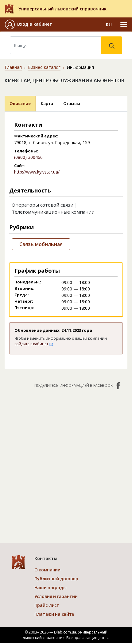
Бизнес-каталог (44, 67)
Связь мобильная (41, 244)
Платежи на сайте (54, 614)
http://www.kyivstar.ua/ (37, 172)
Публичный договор (56, 578)
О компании (47, 570)
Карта (47, 103)
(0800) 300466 (28, 157)
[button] (28, 24)
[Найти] (111, 45)
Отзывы (71, 103)
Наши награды (50, 587)
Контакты (45, 558)
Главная (13, 67)
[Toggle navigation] (123, 24)
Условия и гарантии (56, 596)
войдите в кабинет (31, 343)
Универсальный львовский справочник (62, 9)
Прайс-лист (46, 605)
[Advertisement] (66, 462)
